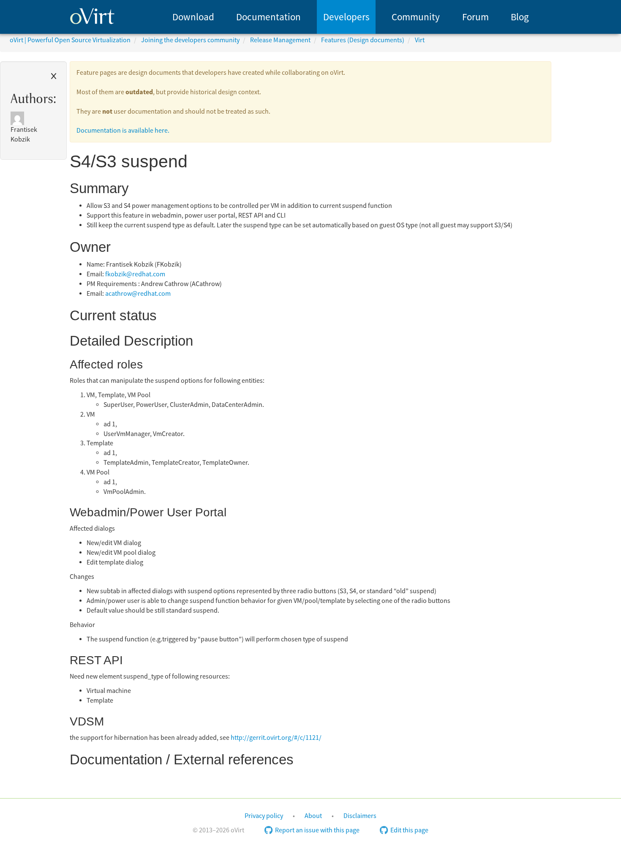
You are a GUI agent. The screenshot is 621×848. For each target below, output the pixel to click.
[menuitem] (193, 17)
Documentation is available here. (122, 130)
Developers (346, 17)
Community (416, 17)
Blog (520, 17)
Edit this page (409, 830)
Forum (475, 17)
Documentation (268, 17)
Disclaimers (359, 816)
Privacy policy (264, 816)
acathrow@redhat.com (138, 293)
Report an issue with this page (317, 830)
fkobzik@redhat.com (135, 274)
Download (193, 17)
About (313, 816)
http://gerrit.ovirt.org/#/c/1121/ (276, 737)
